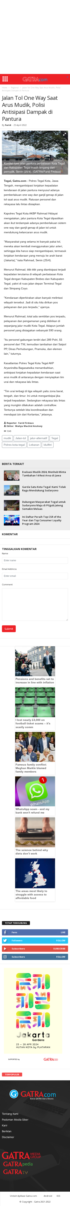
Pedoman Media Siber (15, 1119)
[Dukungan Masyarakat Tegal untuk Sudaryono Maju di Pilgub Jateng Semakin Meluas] (11, 505)
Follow (60, 940)
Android (48, 1195)
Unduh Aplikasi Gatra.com (24, 1195)
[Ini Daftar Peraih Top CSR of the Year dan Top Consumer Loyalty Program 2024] (11, 520)
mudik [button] (7, 438)
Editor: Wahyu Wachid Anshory (24, 426)
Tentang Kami (10, 1113)
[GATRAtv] (19, 1171)
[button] (67, 77)
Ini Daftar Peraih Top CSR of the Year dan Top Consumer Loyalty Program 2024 (41, 520)
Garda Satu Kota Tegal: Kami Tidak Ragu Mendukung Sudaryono (44, 488)
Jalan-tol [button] (20, 438)
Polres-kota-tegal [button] (14, 444)
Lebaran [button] (34, 444)
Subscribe (59, 948)
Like (63, 932)
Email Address (9, 568)
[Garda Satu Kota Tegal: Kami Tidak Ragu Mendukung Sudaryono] (11, 490)
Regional (15, 87)
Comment (7, 584)
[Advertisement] (35, 37)
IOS (58, 1195)
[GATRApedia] (19, 1164)
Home (4, 87)
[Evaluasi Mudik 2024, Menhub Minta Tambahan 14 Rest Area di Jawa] (11, 475)
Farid (8, 125)
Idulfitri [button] (48, 444)
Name (5, 553)
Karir (4, 1125)
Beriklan (6, 1131)
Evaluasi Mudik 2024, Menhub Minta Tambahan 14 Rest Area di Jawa (44, 473)
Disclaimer (8, 1137)
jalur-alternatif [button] (38, 438)
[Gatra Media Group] (21, 1155)
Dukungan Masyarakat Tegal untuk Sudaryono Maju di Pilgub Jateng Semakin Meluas (44, 505)
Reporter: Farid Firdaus (20, 422)
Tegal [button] (54, 438)
